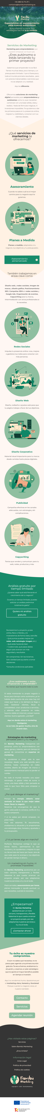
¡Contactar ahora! (22, 931)
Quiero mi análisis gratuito (22, 613)
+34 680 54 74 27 (21, 2)
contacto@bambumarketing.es (22, 5)
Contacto (22, 997)
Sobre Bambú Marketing (22, 1046)
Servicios (22, 1006)
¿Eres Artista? (22, 1051)
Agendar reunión (22, 1015)
